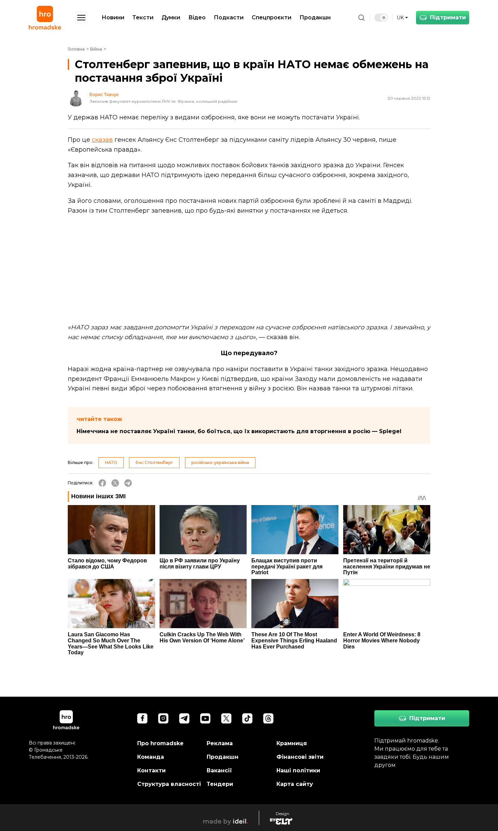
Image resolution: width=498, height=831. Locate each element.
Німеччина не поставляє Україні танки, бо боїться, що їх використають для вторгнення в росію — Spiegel (239, 431)
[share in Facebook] (102, 483)
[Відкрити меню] (81, 17)
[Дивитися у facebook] (142, 718)
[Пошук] (361, 17)
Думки (171, 17)
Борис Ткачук (104, 94)
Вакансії (219, 770)
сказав (102, 139)
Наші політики (298, 770)
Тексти (142, 17)
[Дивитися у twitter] (226, 718)
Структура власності (169, 784)
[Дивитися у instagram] (163, 718)
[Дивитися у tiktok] (247, 718)
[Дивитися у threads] (268, 718)
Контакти (151, 770)
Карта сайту (294, 784)
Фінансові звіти (300, 757)
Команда (150, 757)
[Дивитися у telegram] (184, 718)
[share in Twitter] (115, 483)
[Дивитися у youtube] (205, 718)
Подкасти (229, 17)
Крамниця (291, 743)
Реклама (220, 743)
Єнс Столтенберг (154, 462)
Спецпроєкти (271, 17)
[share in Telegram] (128, 483)
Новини (113, 17)
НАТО (111, 462)
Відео (197, 17)
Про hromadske (160, 743)
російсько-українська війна (220, 462)
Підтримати (448, 17)
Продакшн (315, 17)
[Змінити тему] (381, 18)
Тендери (220, 784)
